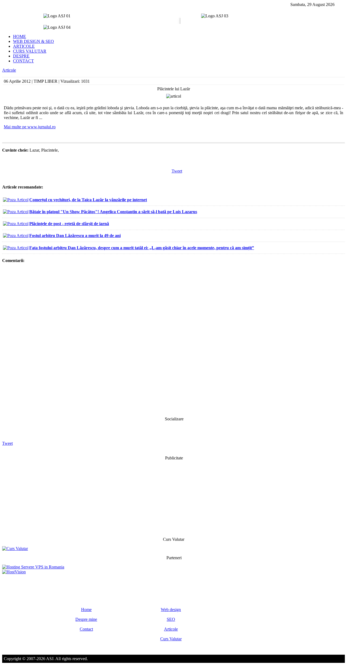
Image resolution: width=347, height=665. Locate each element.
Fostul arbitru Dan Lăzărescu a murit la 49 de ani (75, 235)
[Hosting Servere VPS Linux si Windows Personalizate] (33, 567)
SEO (171, 619)
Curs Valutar (171, 639)
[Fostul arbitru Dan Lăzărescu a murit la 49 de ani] (15, 235)
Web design (171, 609)
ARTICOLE (24, 46)
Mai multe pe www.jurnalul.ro (30, 126)
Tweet (177, 171)
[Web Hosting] (14, 572)
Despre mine (86, 619)
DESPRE (21, 56)
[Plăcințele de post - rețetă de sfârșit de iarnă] (15, 223)
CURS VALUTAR (29, 51)
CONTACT (23, 61)
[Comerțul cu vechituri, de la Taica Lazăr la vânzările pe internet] (15, 199)
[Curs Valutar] (15, 548)
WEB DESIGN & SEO (33, 41)
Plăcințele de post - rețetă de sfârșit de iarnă (69, 223)
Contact (86, 629)
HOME (19, 36)
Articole (9, 70)
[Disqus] (173, 339)
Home (86, 609)
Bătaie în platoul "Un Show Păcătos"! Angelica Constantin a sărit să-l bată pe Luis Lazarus (113, 211)
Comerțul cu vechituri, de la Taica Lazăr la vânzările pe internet (88, 199)
